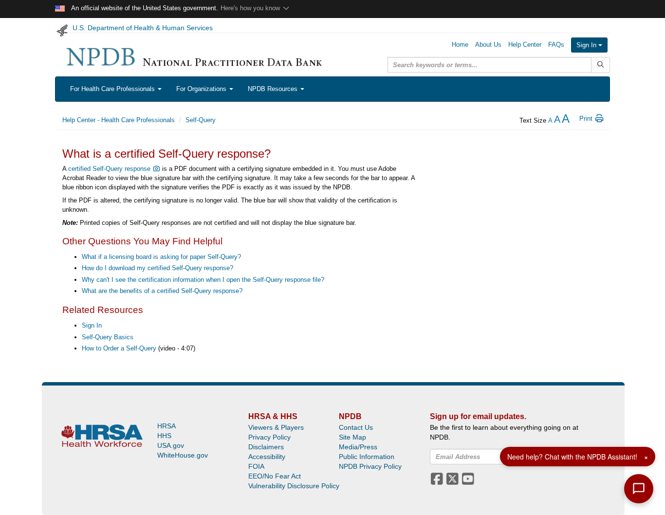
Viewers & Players (276, 427)
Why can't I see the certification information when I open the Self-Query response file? (203, 279)
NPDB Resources (273, 88)
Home (460, 44)
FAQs (556, 44)
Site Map (352, 437)
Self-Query (200, 120)
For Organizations (202, 88)
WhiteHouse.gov (182, 455)
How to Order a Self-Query (119, 348)
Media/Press (358, 447)
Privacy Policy (269, 437)
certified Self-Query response (110, 168)
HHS (164, 436)
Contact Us (356, 427)
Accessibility (266, 456)
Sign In (587, 45)
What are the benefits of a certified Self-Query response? (162, 290)
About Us (488, 44)
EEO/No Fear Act (274, 476)
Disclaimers (266, 447)
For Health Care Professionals (113, 88)
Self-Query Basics (107, 337)
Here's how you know (251, 8)
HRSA (166, 426)
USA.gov (170, 445)
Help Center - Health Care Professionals (118, 120)
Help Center (524, 44)
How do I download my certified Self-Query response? (157, 268)
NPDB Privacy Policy (370, 466)
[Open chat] (638, 488)
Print (586, 118)
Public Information (366, 456)
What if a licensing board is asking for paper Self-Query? (161, 256)
